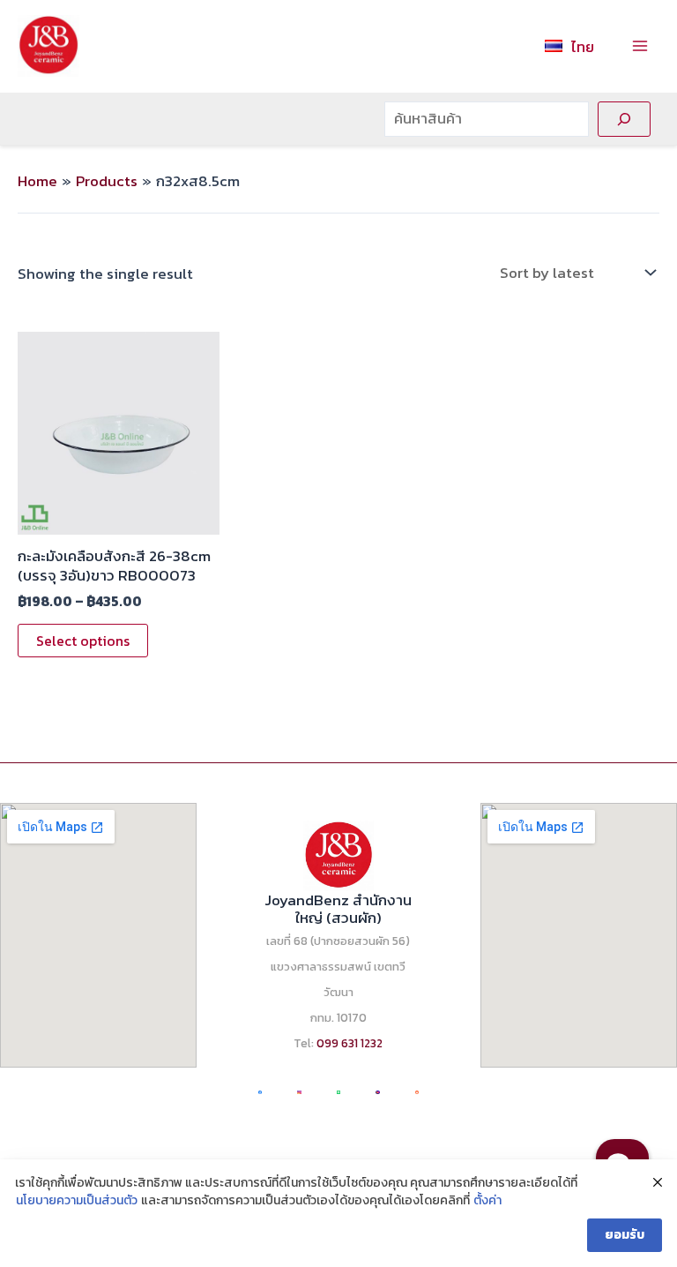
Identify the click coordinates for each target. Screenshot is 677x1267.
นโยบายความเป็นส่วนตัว (77, 1201)
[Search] (624, 119)
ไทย (582, 46)
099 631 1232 (349, 1043)
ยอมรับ (624, 1235)
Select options (83, 640)
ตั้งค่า (487, 1201)
